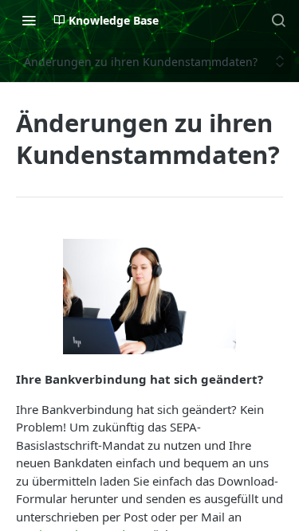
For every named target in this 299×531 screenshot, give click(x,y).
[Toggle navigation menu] (28, 20)
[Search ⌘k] (278, 20)
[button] (149, 297)
